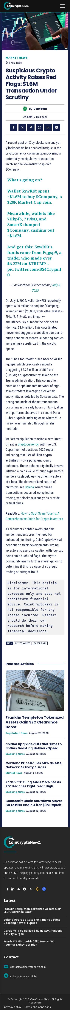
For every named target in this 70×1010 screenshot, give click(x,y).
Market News (17, 57)
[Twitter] (22, 127)
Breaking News (15, 754)
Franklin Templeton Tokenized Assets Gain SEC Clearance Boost (35, 722)
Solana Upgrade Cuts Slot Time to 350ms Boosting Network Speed (34, 746)
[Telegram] (56, 127)
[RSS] (18, 889)
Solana (29, 487)
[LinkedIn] (12, 889)
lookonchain (39, 643)
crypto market (22, 643)
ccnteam (40, 108)
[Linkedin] (48, 127)
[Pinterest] (31, 127)
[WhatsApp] (39, 127)
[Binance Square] (37, 889)
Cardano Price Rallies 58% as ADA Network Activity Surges (34, 765)
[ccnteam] (26, 108)
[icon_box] (25, 966)
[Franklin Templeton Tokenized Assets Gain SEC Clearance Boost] (35, 690)
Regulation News (16, 733)
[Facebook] (13, 127)
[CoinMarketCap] (44, 889)
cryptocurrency (28, 444)
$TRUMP (37, 263)
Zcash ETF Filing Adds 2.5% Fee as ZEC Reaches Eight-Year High (33, 784)
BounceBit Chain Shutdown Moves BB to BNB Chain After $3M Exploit (34, 803)
